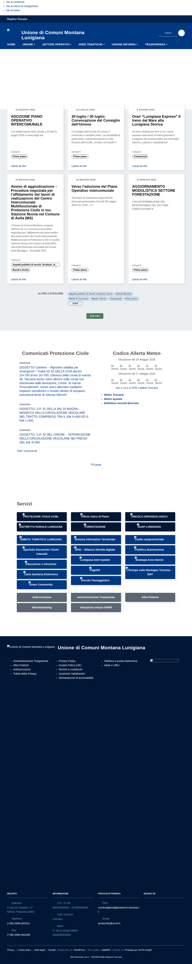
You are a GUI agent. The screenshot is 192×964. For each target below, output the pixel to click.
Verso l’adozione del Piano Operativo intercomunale (94, 188)
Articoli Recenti (123, 294)
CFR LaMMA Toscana (145, 387)
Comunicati (140, 156)
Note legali (39, 950)
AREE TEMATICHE (90, 44)
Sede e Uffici (111, 665)
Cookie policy (24, 950)
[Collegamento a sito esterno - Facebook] (147, 32)
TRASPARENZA (155, 44)
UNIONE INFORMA (124, 44)
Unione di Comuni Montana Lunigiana (101, 647)
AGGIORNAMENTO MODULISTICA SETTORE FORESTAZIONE (153, 190)
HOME (11, 44)
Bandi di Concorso (78, 298)
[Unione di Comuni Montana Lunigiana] (12, 34)
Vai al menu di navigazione (22, 6)
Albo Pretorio (21, 665)
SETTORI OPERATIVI (55, 44)
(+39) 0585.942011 (18, 923)
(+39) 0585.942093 (18, 934)
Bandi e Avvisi (21, 270)
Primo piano (19, 156)
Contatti (52, 950)
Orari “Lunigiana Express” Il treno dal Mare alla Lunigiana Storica (156, 120)
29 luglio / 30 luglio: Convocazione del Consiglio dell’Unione (96, 120)
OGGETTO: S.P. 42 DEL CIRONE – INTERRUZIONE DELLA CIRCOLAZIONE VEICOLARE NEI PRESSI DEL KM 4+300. (55, 438)
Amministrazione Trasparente (30, 661)
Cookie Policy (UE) (70, 665)
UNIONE (27, 44)
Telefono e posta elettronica (120, 661)
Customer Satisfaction (72, 673)
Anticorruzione (21, 669)
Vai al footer (13, 10)
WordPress (79, 950)
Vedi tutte (95, 316)
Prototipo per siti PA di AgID (138, 950)
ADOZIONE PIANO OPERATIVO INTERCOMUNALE (26, 120)
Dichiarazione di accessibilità (76, 677)
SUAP (75, 303)
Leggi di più (19, 166)
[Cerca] (181, 33)
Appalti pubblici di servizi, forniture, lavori (36, 264)
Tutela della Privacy (25, 673)
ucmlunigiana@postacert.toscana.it (118, 909)
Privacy (11, 950)
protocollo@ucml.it (109, 923)
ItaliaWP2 (106, 950)
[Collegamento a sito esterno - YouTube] (152, 32)
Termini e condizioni (70, 669)
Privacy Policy (67, 661)
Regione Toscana (17, 19)
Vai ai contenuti (15, 1)
